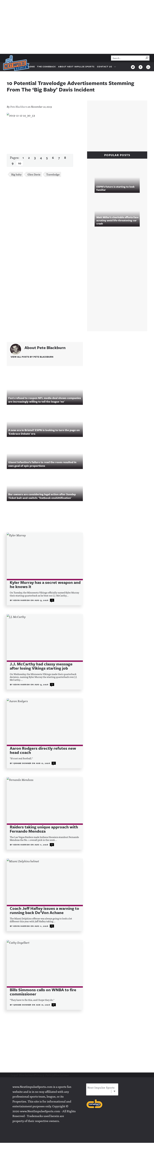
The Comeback (46, 66)
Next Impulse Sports (101, 1087)
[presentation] (45, 556)
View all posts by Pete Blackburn (32, 356)
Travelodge (53, 174)
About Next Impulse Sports (76, 66)
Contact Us (104, 66)
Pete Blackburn (18, 106)
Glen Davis (34, 174)
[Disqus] (45, 219)
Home (31, 66)
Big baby (16, 174)
